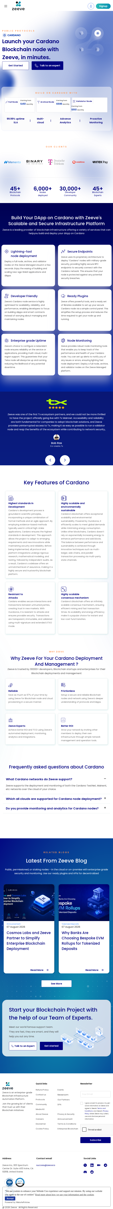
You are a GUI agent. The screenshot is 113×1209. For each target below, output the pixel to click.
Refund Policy (42, 1089)
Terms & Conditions (67, 1123)
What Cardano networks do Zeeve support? (39, 779)
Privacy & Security (66, 1114)
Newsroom (63, 1094)
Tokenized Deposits (15, 924)
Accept (10, 1198)
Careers (40, 1119)
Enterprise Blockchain (68, 1128)
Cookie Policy (42, 1128)
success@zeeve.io (45, 1165)
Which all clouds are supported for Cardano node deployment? (54, 799)
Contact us (41, 1094)
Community (41, 1104)
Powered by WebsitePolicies (17, 1202)
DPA (59, 1104)
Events (61, 1089)
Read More (38, 970)
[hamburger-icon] (5, 6)
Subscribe (95, 1140)
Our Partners (64, 1099)
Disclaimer (41, 1123)
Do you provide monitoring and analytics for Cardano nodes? (52, 808)
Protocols (40, 1099)
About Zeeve (42, 1114)
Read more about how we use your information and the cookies (64, 1194)
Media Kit (40, 1109)
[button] (50, 460)
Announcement (65, 1119)
